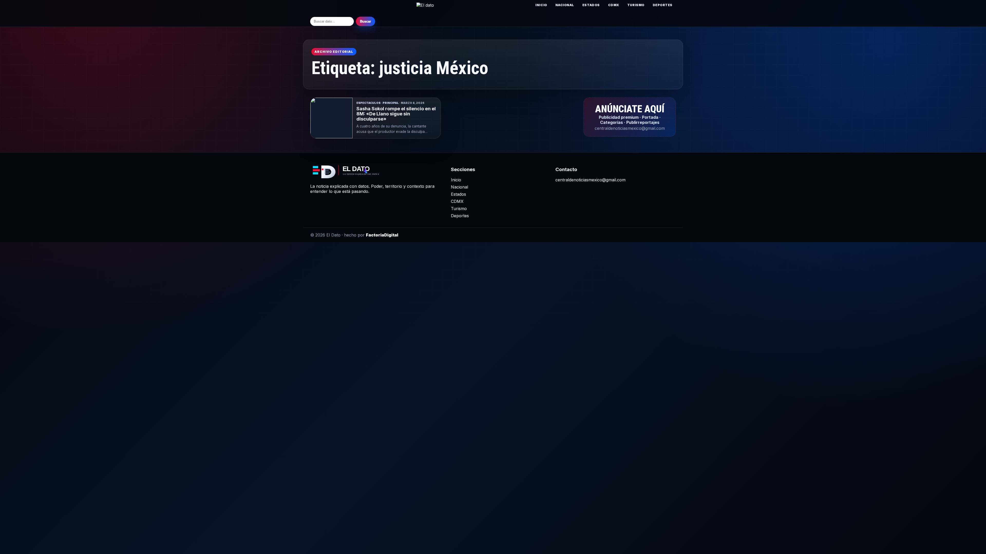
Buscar (365, 21)
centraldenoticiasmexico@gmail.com (590, 179)
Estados (591, 5)
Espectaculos (368, 103)
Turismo (635, 5)
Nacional (564, 5)
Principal (391, 103)
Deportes (662, 5)
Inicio (541, 5)
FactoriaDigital (382, 235)
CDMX (613, 5)
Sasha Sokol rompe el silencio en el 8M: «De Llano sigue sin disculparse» (396, 114)
